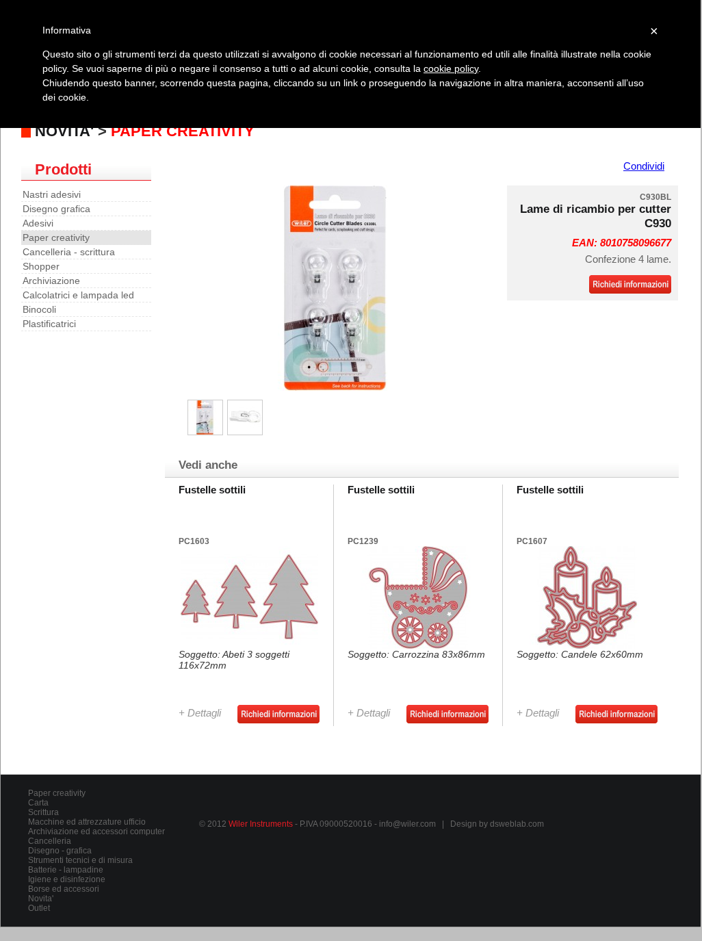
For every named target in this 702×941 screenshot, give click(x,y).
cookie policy (451, 68)
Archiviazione (51, 280)
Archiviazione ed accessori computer (96, 831)
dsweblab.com (517, 824)
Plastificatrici (49, 323)
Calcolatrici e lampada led (78, 294)
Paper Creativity (183, 131)
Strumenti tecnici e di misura (80, 860)
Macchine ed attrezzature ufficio (87, 822)
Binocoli (39, 309)
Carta (38, 803)
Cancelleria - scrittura (69, 251)
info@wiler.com (407, 824)
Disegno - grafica (60, 850)
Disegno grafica (56, 208)
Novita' (40, 898)
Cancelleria (49, 841)
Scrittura (43, 812)
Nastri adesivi (52, 194)
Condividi (643, 166)
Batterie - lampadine (65, 870)
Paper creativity (56, 237)
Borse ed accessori (63, 889)
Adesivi (38, 223)
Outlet (39, 908)
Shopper (41, 266)
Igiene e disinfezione (66, 879)
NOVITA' (64, 131)
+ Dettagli (200, 713)
